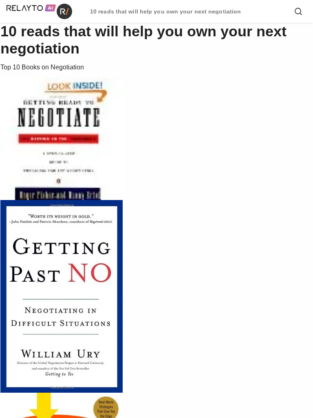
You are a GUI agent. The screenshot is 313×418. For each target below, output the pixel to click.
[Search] (298, 11)
